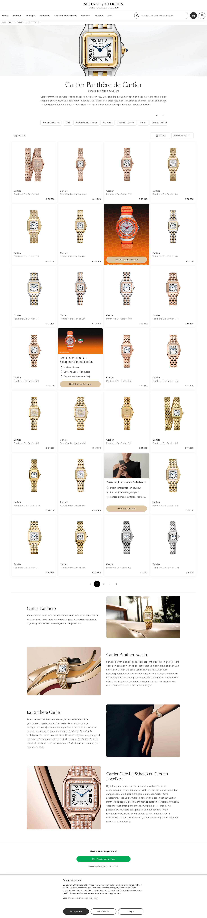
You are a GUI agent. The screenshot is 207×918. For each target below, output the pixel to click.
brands (11, 22)
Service (99, 15)
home (3, 22)
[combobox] (182, 136)
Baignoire (107, 122)
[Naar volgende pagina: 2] (110, 584)
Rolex (5, 15)
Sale (109, 15)
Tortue (143, 122)
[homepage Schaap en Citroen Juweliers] (103, 5)
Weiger (131, 911)
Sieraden (44, 15)
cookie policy (92, 898)
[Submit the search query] (137, 15)
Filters (162, 135)
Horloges (30, 15)
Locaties (85, 15)
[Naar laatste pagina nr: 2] (116, 584)
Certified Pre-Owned (65, 15)
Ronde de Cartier (160, 122)
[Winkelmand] (202, 15)
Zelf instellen (103, 911)
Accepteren (76, 911)
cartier (19, 22)
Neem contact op (106, 859)
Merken (17, 15)
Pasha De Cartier (126, 122)
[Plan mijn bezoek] (193, 15)
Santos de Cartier (51, 122)
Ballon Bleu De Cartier (86, 122)
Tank (67, 122)
